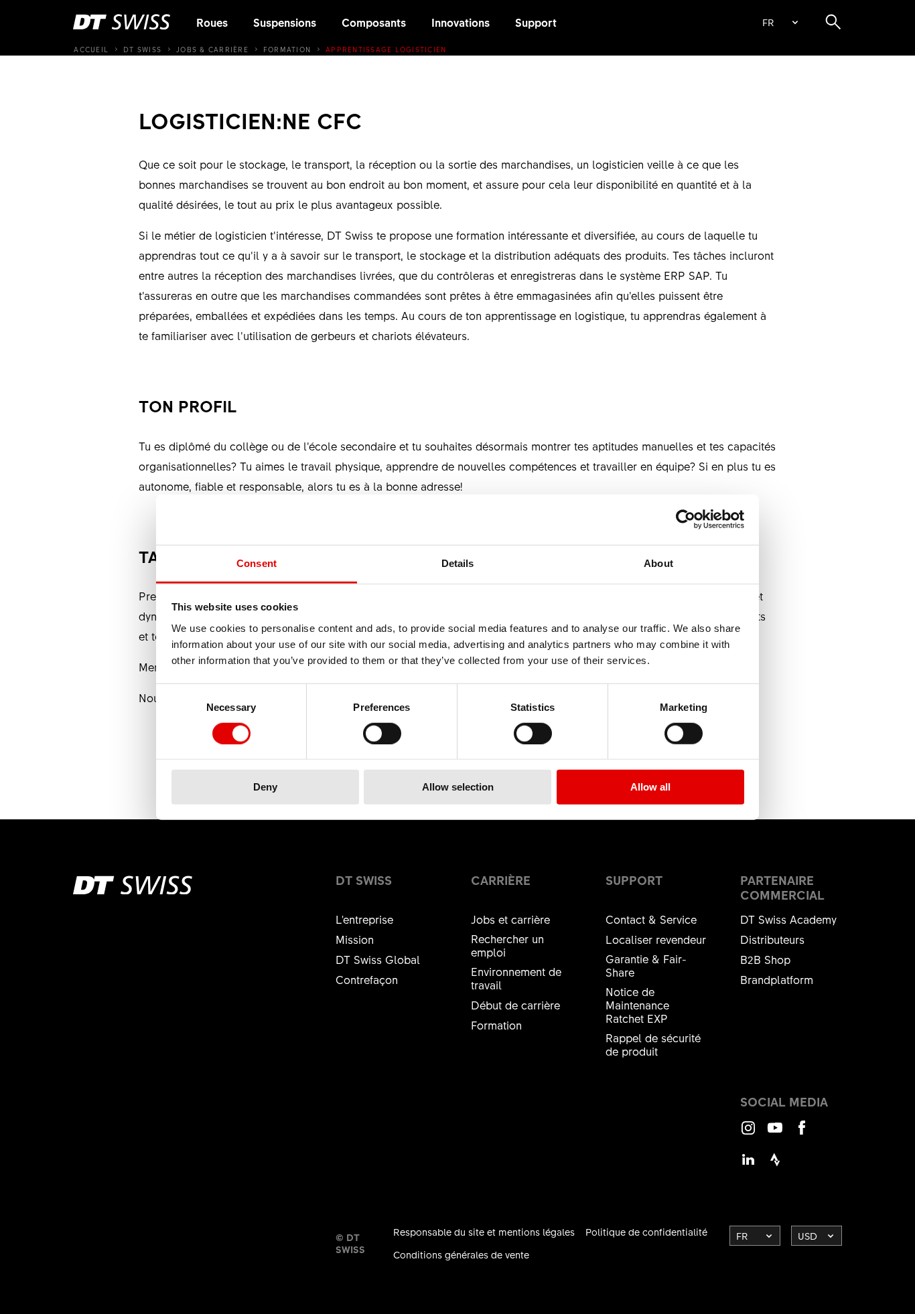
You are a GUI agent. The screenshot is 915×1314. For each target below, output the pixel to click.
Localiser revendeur (656, 939)
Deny (265, 787)
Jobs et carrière (510, 919)
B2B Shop (765, 959)
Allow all (650, 787)
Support (536, 22)
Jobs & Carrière (212, 49)
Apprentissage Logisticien (386, 49)
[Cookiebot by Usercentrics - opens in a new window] (685, 519)
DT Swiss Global (378, 959)
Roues (212, 22)
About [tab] (658, 562)
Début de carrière (515, 1004)
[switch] (382, 733)
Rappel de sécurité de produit (653, 1044)
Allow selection (458, 787)
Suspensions (284, 22)
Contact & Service (651, 919)
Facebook (802, 1134)
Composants (374, 22)
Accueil (91, 49)
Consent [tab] (256, 562)
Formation (287, 49)
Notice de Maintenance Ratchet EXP (637, 1004)
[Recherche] (833, 22)
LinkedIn (748, 1166)
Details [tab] (457, 562)
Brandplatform (776, 979)
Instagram (748, 1134)
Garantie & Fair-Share (646, 965)
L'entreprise (364, 919)
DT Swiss (142, 49)
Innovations (460, 22)
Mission (355, 939)
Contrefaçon (367, 979)
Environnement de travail (516, 978)
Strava (775, 1166)
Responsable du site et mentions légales (484, 1232)
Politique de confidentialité (646, 1232)
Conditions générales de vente (461, 1254)
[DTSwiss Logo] (121, 22)
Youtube (775, 1134)
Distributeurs (772, 939)
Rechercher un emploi (507, 945)
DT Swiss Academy (788, 919)
